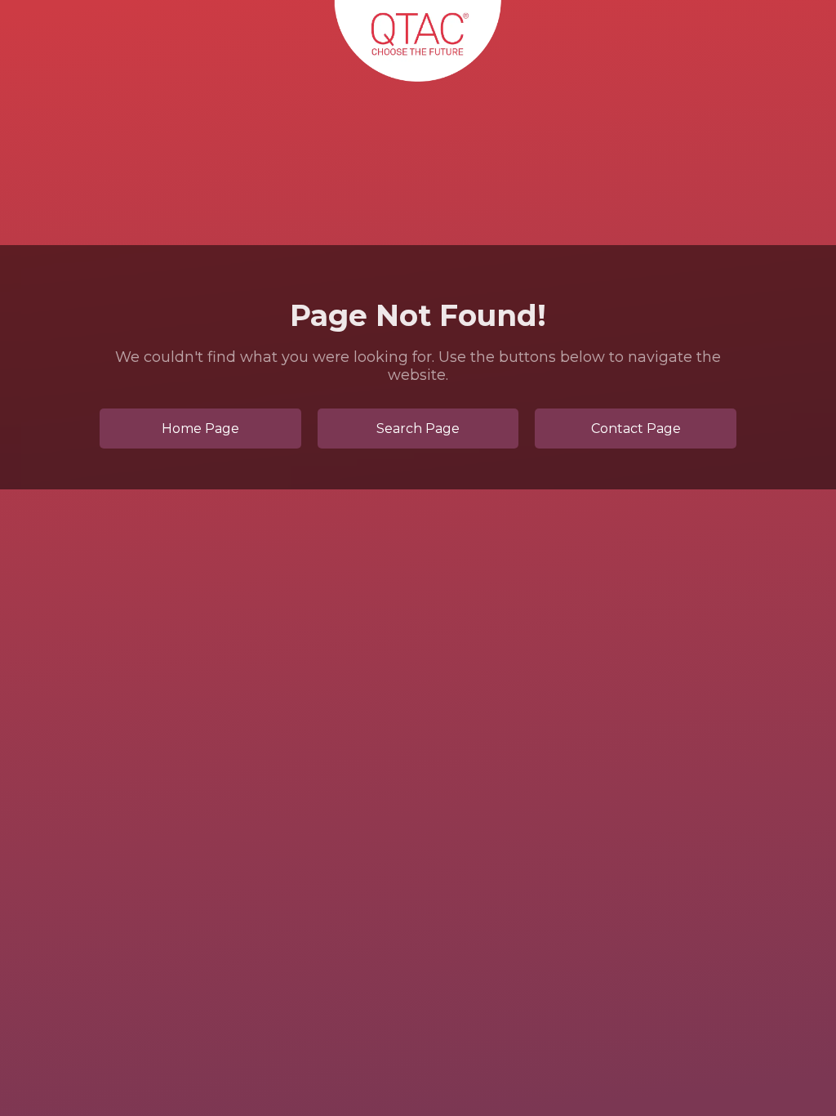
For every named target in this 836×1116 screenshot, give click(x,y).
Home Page (200, 428)
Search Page (418, 428)
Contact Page (636, 428)
